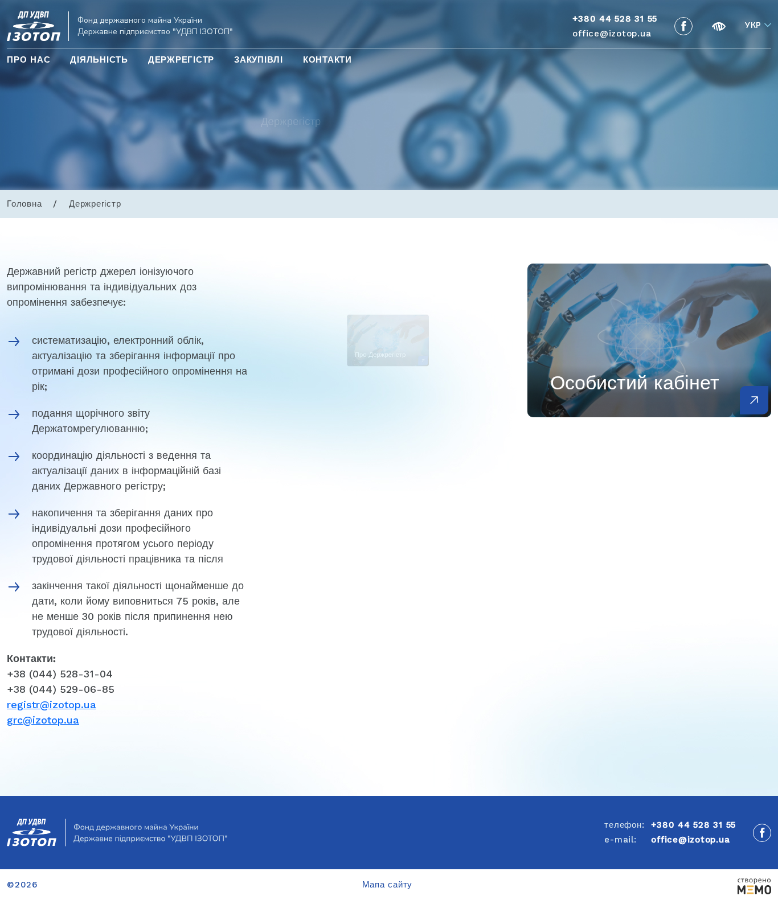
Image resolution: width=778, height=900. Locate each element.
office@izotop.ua (611, 33)
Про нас (28, 60)
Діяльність (99, 60)
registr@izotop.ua (51, 704)
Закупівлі (258, 60)
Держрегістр (181, 60)
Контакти (327, 60)
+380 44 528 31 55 (693, 825)
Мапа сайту (387, 885)
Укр (753, 25)
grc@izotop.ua (43, 720)
